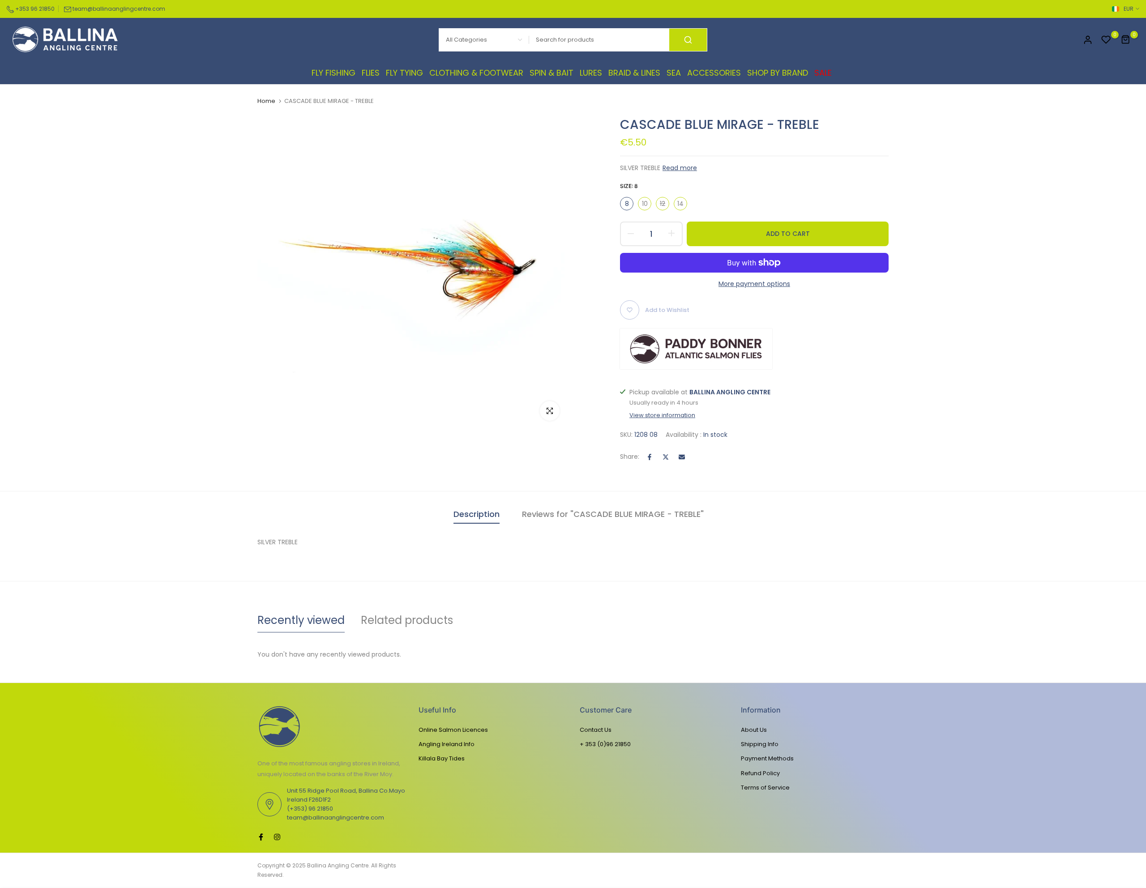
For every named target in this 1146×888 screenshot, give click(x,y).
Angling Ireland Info (447, 744)
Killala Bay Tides (442, 758)
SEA (674, 72)
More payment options (754, 283)
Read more (680, 168)
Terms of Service (765, 787)
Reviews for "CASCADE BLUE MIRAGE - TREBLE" (613, 514)
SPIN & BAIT (551, 72)
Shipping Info (759, 744)
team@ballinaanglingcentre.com (119, 9)
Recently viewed (301, 620)
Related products (407, 620)
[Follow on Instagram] (277, 837)
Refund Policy (760, 773)
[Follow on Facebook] (261, 837)
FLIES (371, 72)
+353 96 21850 (34, 9)
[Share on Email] (681, 457)
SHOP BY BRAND (777, 72)
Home (266, 101)
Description (476, 514)
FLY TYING (404, 72)
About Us (754, 730)
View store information (662, 415)
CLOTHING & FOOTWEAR (476, 72)
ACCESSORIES (714, 72)
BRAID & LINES (634, 72)
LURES (591, 72)
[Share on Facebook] (649, 457)
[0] (1106, 40)
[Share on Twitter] (665, 457)
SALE (823, 72)
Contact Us (595, 730)
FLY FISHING (333, 72)
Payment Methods (767, 758)
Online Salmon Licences (453, 730)
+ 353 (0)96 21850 (605, 744)
